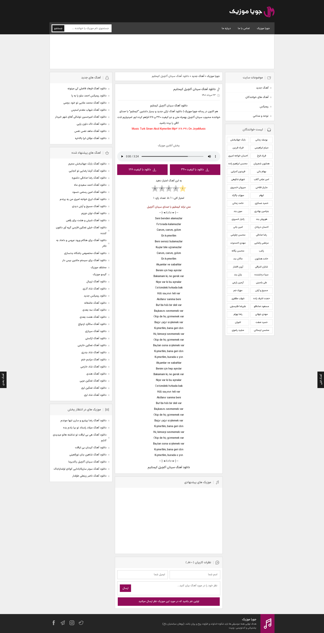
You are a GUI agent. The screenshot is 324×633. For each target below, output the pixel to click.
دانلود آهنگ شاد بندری (93, 352)
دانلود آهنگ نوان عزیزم (93, 213)
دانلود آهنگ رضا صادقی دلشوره (89, 178)
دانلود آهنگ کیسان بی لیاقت (90, 448)
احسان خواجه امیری (238, 156)
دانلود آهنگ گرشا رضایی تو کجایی (87, 171)
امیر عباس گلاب (261, 179)
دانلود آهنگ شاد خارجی (93, 367)
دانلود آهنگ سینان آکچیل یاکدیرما (87, 462)
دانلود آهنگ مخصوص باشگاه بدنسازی (85, 253)
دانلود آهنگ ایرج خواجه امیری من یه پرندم (83, 199)
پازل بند (238, 275)
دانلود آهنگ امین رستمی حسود (89, 192)
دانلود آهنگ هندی (96, 374)
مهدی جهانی (261, 314)
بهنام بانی (261, 171)
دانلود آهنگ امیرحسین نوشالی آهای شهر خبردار (80, 117)
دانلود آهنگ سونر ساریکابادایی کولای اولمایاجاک (80, 469)
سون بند (238, 211)
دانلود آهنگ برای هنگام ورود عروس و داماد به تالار (81, 243)
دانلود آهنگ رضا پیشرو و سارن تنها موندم (83, 421)
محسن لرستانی (261, 330)
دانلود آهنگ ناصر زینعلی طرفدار (89, 476)
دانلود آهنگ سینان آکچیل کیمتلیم (194, 89)
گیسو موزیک (99, 274)
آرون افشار (238, 267)
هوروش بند (261, 219)
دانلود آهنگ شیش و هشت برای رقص (86, 220)
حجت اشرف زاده (261, 298)
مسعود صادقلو (261, 306)
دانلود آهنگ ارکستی (95, 338)
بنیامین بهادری (261, 211)
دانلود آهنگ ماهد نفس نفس (90, 131)
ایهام (261, 195)
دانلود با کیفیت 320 (192, 169)
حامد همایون (261, 259)
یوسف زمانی (261, 140)
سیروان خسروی (238, 187)
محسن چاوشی (238, 235)
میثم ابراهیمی (261, 148)
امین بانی (238, 227)
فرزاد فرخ (261, 156)
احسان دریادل (261, 227)
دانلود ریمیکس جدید (95, 296)
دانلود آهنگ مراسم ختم (93, 360)
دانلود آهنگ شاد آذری (94, 289)
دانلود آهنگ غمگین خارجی (92, 345)
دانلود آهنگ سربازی (95, 331)
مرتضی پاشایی (261, 243)
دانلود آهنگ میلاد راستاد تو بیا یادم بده (84, 428)
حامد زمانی (238, 203)
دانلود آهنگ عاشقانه (95, 303)
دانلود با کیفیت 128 (140, 169)
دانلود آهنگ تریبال (96, 282)
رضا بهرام (238, 314)
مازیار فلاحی (262, 187)
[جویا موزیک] (252, 13)
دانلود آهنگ (181, 106)
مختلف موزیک (98, 268)
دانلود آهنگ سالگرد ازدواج (92, 324)
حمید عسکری (261, 203)
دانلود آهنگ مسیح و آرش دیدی (89, 206)
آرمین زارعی (238, 283)
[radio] (182, 188)
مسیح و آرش (261, 290)
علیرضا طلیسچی (238, 306)
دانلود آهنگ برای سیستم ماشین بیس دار (84, 260)
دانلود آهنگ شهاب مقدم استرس (88, 110)
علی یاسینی (261, 283)
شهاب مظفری (238, 298)
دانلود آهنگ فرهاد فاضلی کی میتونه (87, 89)
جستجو (58, 28)
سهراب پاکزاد (238, 195)
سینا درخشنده (261, 275)
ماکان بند (238, 259)
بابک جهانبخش (238, 140)
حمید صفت (262, 322)
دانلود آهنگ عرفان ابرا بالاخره (90, 138)
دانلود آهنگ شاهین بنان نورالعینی (87, 455)
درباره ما (226, 28)
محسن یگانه (238, 251)
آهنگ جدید (198, 76)
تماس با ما (244, 28)
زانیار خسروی (238, 219)
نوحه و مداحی (260, 116)
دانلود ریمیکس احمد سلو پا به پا (88, 96)
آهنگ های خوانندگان (256, 97)
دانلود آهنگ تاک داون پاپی (91, 124)
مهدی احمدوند (238, 243)
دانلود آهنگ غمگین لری (93, 388)
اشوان (238, 322)
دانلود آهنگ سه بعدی (94, 310)
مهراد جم (237, 290)
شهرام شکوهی (238, 179)
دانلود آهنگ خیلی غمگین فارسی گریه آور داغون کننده (81, 230)
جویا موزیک (263, 28)
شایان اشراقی (261, 267)
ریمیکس (264, 107)
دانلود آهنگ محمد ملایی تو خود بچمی (84, 103)
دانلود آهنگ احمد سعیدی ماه (90, 185)
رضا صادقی (261, 235)
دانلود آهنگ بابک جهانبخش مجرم (87, 164)
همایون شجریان (261, 164)
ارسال (125, 588)
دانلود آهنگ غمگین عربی (93, 381)
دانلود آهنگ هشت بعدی (93, 317)
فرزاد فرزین (238, 148)
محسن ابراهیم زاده (238, 164)
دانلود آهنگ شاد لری (95, 395)
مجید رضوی (238, 330)
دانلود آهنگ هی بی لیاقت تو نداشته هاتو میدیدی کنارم (79, 438)
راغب (261, 251)
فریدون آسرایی (238, 171)
